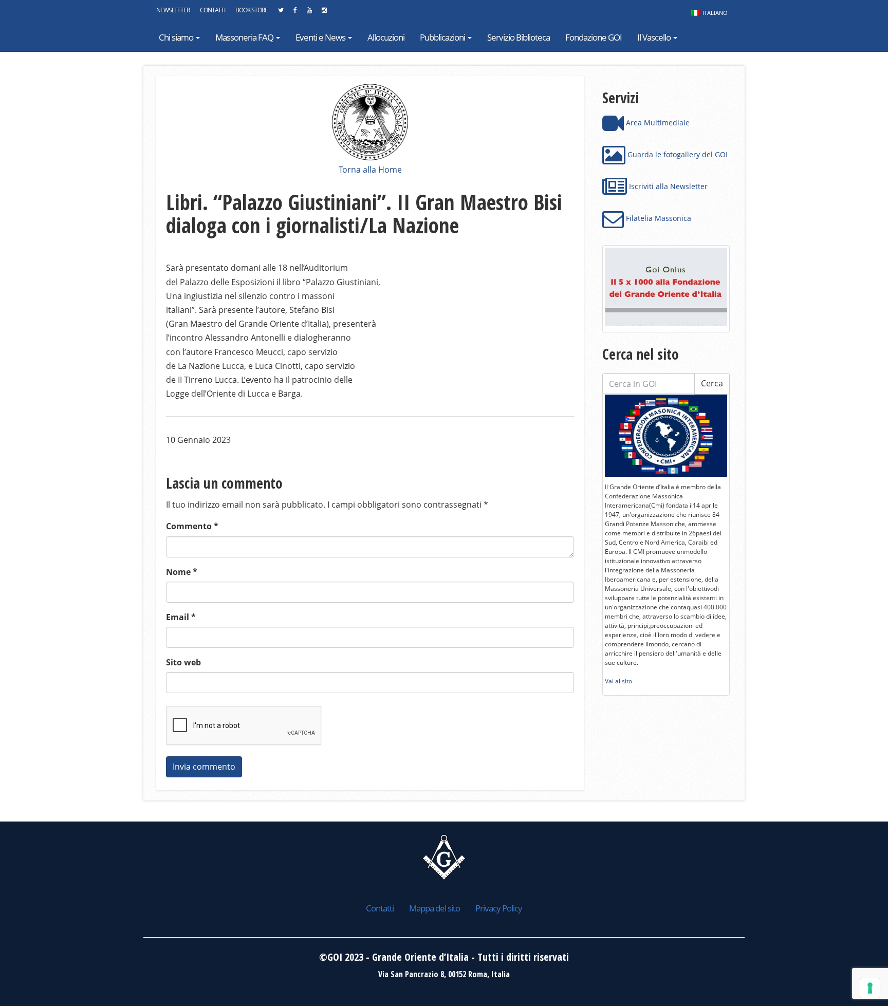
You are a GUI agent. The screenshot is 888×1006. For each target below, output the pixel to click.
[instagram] (324, 13)
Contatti (212, 10)
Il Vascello (654, 37)
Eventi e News (321, 37)
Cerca (712, 383)
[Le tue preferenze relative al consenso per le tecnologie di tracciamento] (870, 988)
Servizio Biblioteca (518, 37)
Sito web (183, 662)
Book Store (251, 10)
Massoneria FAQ (245, 37)
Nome (181, 571)
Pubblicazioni (443, 37)
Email (181, 617)
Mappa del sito (434, 908)
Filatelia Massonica (657, 218)
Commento (192, 526)
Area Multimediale (657, 122)
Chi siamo (177, 37)
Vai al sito (618, 681)
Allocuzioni (385, 37)
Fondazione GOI (593, 37)
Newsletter (173, 10)
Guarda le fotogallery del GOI (676, 154)
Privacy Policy (498, 908)
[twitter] (280, 13)
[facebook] (295, 13)
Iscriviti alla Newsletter (667, 186)
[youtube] (309, 13)
